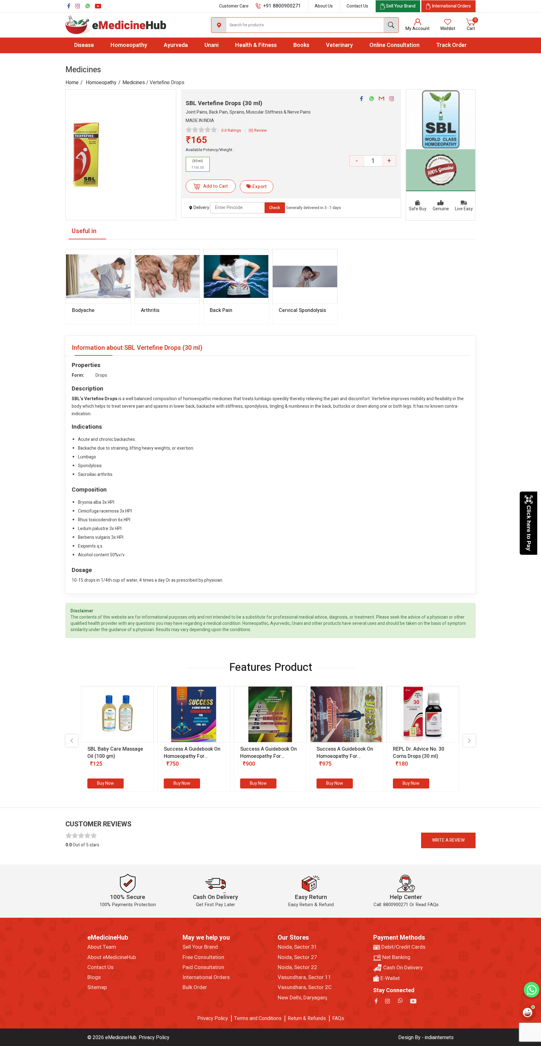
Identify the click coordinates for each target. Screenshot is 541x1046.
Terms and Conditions (257, 1018)
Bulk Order (195, 987)
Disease (84, 45)
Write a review (448, 840)
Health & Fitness (256, 45)
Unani (211, 45)
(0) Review (258, 130)
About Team (101, 947)
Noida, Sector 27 (297, 957)
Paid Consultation (203, 967)
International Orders (206, 977)
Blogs (94, 977)
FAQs (338, 1018)
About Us (324, 6)
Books (301, 45)
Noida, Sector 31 (297, 947)
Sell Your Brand (200, 947)
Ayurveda (176, 45)
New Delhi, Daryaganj (302, 998)
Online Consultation (394, 45)
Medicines (133, 82)
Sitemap (97, 987)
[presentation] (71, 740)
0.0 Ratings (231, 130)
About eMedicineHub (111, 957)
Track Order (451, 45)
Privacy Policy (212, 1018)
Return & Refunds (307, 1018)
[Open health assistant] (527, 1012)
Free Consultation (203, 957)
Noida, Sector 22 (297, 967)
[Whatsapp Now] (531, 990)
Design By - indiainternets (426, 1037)
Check (274, 208)
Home (72, 82)
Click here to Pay (529, 528)
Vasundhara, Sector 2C (305, 987)
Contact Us (357, 6)
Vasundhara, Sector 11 (304, 977)
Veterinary (339, 45)
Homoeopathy (129, 45)
